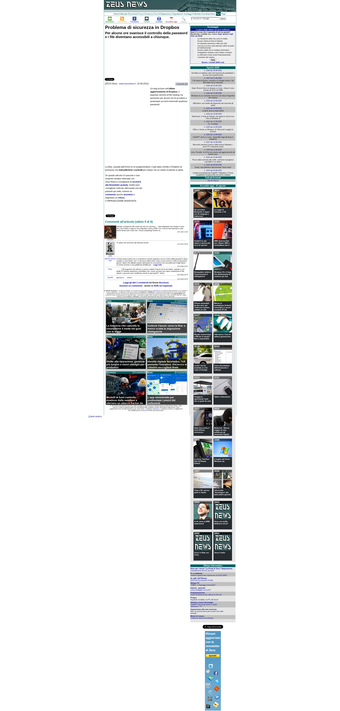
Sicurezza (148, 14)
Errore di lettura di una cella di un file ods (206, 595)
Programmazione (197, 593)
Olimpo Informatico (212, 566)
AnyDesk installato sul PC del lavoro (204, 600)
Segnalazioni (177, 14)
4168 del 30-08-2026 (214, 70)
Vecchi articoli (213, 181)
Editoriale (124, 14)
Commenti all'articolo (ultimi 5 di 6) (129, 221)
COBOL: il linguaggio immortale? (202, 585)
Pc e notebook (196, 573)
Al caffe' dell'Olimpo (198, 578)
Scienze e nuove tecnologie (201, 602)
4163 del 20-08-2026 (214, 108)
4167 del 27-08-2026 (214, 78)
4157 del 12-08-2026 (214, 142)
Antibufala (196, 14)
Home (116, 14)
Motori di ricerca (197, 616)
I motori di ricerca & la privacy (201, 618)
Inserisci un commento (131, 286)
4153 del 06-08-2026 (214, 170)
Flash (218, 14)
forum (145, 410)
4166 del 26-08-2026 (214, 86)
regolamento (157, 290)
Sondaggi (188, 14)
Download (205, 14)
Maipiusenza (165, 14)
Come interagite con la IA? (200, 590)
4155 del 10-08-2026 (214, 157)
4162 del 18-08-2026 (214, 114)
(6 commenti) (181, 372)
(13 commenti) (139, 372)
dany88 (110, 277)
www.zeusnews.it (127, 84)
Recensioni (133, 14)
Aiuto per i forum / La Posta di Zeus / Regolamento (211, 569)
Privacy (193, 598)
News (212, 14)
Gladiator (110, 239)
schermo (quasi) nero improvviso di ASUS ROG (208, 575)
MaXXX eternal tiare (110, 260)
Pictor (110, 269)
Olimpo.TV (194, 583)
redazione (155, 409)
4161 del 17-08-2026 (214, 121)
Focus (141, 14)
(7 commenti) (140, 301)
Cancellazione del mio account (202, 571)
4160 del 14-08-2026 (214, 127)
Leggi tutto (157, 265)
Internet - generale (197, 588)
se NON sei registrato (161, 286)
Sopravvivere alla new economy (203, 609)
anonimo (128, 194)
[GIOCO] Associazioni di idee (201, 580)
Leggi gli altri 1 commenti (135, 282)
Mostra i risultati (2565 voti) (213, 62)
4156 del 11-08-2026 (214, 150)
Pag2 (223, 14)
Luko (110, 256)
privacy (173, 407)
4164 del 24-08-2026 (214, 101)
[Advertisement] (125, 58)
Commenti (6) (182, 84)
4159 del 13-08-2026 (214, 135)
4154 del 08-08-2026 (214, 165)
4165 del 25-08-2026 (214, 93)
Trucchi (157, 14)
